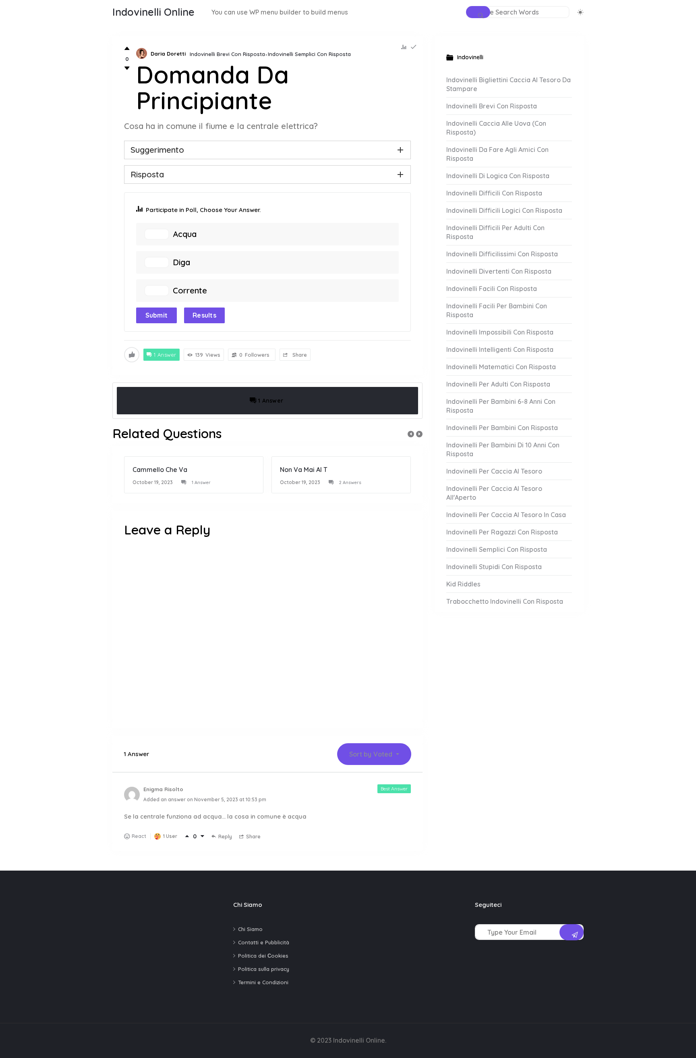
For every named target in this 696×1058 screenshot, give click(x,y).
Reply (225, 836)
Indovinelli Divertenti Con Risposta (498, 271)
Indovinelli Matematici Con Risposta (501, 367)
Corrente (190, 290)
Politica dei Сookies (263, 955)
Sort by (370, 754)
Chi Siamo (250, 929)
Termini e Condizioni (263, 982)
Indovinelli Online (153, 12)
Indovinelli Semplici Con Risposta (309, 54)
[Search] (478, 12)
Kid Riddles (463, 584)
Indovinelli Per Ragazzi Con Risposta (502, 532)
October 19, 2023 (153, 482)
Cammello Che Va (160, 470)
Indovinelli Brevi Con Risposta (227, 54)
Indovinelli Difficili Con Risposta (494, 193)
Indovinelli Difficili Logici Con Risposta (504, 210)
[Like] (127, 49)
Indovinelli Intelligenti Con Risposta (499, 349)
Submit (156, 315)
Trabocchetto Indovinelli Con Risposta (504, 601)
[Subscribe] (571, 932)
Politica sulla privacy (263, 969)
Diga (181, 262)
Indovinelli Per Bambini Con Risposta (502, 428)
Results (204, 315)
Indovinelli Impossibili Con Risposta (499, 332)
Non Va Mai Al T (303, 470)
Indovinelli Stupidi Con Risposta (494, 567)
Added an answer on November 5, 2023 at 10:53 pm (204, 799)
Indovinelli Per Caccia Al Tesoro (494, 471)
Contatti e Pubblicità (263, 942)
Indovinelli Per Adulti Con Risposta (498, 384)
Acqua (185, 234)
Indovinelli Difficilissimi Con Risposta (502, 254)
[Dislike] (127, 68)
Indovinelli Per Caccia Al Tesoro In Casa (506, 515)
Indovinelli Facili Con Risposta (491, 289)
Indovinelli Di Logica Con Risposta (497, 176)
